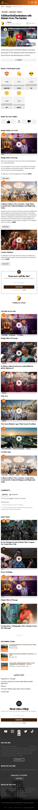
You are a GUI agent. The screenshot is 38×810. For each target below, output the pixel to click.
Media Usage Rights (28, 807)
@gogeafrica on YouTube (19, 775)
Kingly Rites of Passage (9, 158)
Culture (14, 130)
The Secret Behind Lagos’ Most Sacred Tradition (18, 424)
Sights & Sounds (18, 449)
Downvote (29, 121)
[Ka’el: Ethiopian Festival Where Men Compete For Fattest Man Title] (19, 530)
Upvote (8, 121)
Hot (4, 549)
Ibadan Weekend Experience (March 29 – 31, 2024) (23, 654)
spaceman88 (27, 755)
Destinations (6, 449)
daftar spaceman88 (23, 746)
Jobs (5, 807)
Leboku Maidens (7, 252)
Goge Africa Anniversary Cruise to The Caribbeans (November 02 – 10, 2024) (22, 663)
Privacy (10, 807)
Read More (5, 178)
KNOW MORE (18, 759)
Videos (4, 363)
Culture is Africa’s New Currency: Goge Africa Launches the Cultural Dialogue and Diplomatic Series (18, 206)
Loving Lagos (6, 452)
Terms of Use (17, 807)
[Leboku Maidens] (19, 240)
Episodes (12, 335)
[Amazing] (8, 521)
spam (24, 290)
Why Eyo (4, 396)
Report (20, 60)
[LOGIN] (32, 2)
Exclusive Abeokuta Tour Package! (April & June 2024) (22, 645)
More (29, 174)
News (18, 475)
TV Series (20, 335)
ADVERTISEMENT (19, 635)
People (23, 475)
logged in (11, 498)
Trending (4, 134)
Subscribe (19, 778)
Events (11, 475)
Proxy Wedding (6, 572)
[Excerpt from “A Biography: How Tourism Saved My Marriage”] (19, 614)
